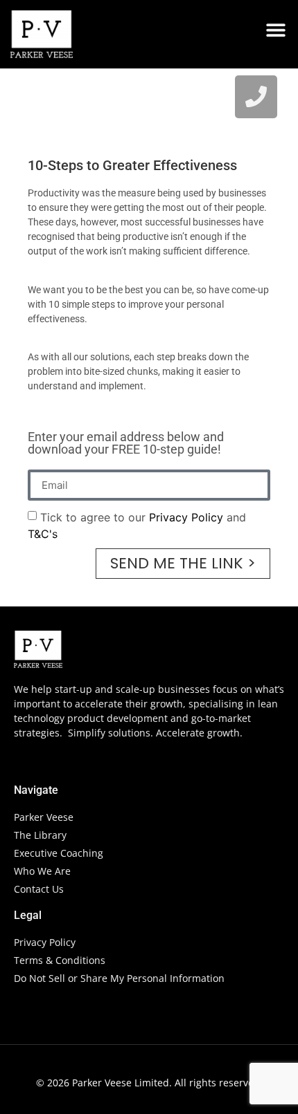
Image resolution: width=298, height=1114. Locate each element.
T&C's (43, 534)
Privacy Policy (186, 517)
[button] (275, 29)
